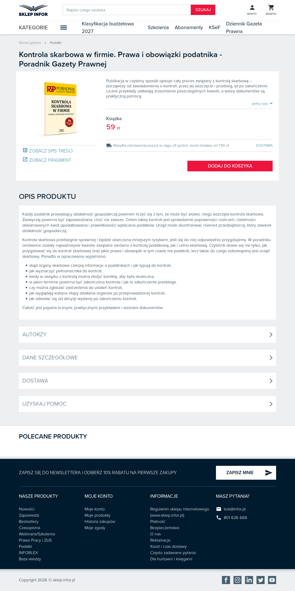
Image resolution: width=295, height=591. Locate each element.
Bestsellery (28, 521)
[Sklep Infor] (33, 10)
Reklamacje (160, 540)
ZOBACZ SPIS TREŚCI (47, 151)
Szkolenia (158, 27)
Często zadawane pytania (173, 552)
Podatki (55, 43)
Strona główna (30, 43)
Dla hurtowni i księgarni (171, 558)
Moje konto (95, 509)
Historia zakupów (100, 521)
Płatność (157, 521)
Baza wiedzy (30, 558)
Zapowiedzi (29, 515)
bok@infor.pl (235, 509)
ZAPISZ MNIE (249, 473)
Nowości (26, 509)
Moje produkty (97, 515)
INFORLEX (28, 552)
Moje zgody (95, 527)
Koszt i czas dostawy (168, 546)
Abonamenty (189, 27)
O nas (155, 533)
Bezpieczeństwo (164, 527)
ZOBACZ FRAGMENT (46, 160)
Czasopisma (29, 527)
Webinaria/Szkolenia (37, 533)
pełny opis (262, 103)
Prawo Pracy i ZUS (35, 540)
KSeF (214, 27)
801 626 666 (235, 517)
